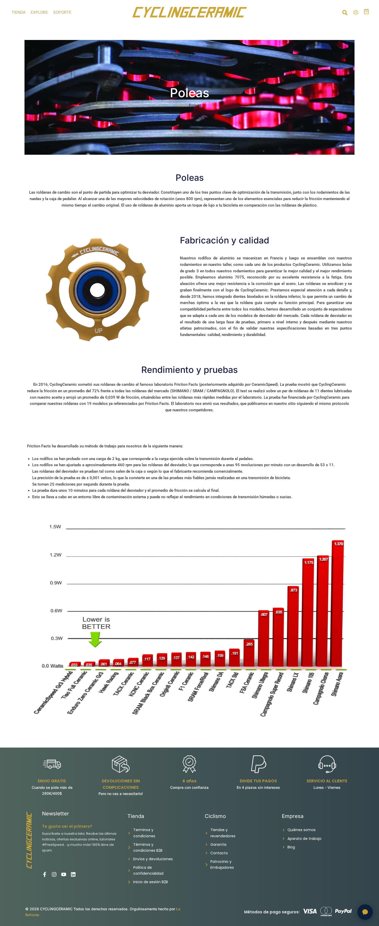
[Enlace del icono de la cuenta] (355, 12)
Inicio (183, 105)
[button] (345, 13)
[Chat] (365, 912)
